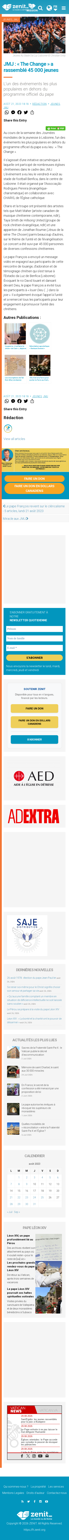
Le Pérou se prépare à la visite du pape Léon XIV (33, 1009)
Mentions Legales (13, 1493)
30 (26, 1204)
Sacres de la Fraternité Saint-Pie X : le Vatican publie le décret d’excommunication (42, 1051)
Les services (56, 1486)
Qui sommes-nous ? (16, 1486)
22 (19, 1197)
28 (11, 1204)
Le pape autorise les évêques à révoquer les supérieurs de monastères (38, 1108)
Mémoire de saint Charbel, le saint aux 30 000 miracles (40, 1069)
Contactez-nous (57, 1493)
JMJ (15, 19)
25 (42, 1197)
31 (34, 1204)
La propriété (38, 1486)
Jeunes (7, 19)
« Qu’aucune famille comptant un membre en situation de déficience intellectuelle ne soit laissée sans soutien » (34, 1000)
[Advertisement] (34, 569)
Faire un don (34, 478)
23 (26, 1197)
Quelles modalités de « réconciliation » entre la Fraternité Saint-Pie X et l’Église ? (40, 1127)
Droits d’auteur (35, 1493)
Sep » (17, 1212)
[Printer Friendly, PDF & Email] (55, 128)
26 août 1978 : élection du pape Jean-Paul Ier (31, 977)
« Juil (9, 1212)
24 (34, 1197)
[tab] (20, 1409)
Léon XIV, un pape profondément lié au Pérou (20, 1239)
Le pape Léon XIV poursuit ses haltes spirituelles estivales (20, 1292)
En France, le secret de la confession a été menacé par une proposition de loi (40, 1088)
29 (19, 1204)
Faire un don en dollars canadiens (34, 488)
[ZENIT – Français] (19, 7)
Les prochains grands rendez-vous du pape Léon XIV (21, 1266)
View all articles (14, 439)
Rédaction (39, 104)
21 (11, 1197)
